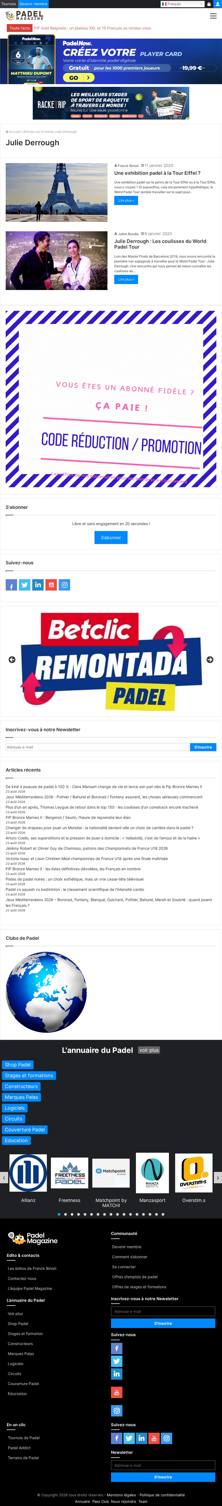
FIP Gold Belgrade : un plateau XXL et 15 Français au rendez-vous (92, 28)
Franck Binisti (128, 166)
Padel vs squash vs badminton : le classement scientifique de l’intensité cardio (75, 889)
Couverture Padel (23, 1383)
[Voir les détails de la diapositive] (111, 661)
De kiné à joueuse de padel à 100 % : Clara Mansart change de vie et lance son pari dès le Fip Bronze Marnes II (104, 786)
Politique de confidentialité (162, 1495)
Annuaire (82, 1501)
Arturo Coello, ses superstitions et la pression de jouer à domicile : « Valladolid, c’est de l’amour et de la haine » (103, 838)
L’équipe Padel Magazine (30, 1288)
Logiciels (15, 1363)
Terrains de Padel (23, 1457)
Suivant (209, 660)
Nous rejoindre (123, 1501)
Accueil (14, 132)
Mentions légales (121, 1495)
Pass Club (100, 1501)
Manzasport (111, 1200)
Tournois (8, 4)
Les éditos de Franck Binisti (32, 1268)
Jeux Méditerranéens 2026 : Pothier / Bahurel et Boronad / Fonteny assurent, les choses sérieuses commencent (104, 797)
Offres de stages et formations (139, 1286)
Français (173, 4)
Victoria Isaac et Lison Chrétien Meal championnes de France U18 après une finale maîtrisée (87, 858)
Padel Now (194, 1200)
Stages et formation (25, 1333)
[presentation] (4, 1177)
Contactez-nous (22, 1278)
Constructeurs (20, 1343)
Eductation (17, 1393)
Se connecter (124, 1266)
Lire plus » (126, 200)
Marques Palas (21, 1353)
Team (142, 1501)
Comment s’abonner (129, 1256)
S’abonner (111, 537)
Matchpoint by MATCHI (69, 1203)
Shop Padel (18, 1323)
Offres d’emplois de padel (135, 1276)
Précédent (12, 660)
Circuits (14, 1373)
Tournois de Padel (24, 1437)
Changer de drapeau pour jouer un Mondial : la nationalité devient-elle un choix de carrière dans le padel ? (99, 827)
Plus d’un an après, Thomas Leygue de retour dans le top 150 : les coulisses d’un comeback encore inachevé (102, 807)
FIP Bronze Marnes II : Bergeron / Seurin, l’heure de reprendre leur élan (68, 817)
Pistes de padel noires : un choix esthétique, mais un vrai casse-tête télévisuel (74, 879)
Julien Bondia (128, 234)
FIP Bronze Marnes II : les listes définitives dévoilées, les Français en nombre (73, 868)
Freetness (28, 1200)
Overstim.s (152, 1200)
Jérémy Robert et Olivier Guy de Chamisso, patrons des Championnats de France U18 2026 (87, 848)
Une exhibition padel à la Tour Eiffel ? (157, 173)
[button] (59, 1214)
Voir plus (15, 1313)
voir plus (149, 1050)
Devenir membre (33, 4)
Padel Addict (19, 1447)
